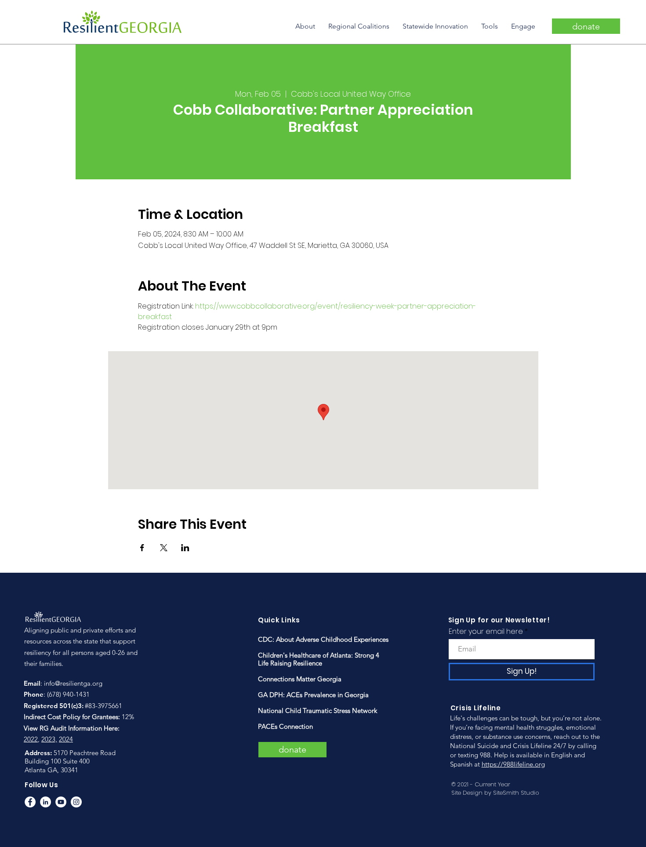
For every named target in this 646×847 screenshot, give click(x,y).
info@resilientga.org (73, 683)
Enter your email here (486, 631)
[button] (305, 26)
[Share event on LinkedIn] (185, 547)
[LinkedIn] (45, 801)
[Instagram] (76, 801)
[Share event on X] (164, 547)
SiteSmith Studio (516, 793)
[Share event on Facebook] (142, 547)
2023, (49, 739)
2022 (31, 739)
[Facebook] (30, 801)
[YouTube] (60, 801)
